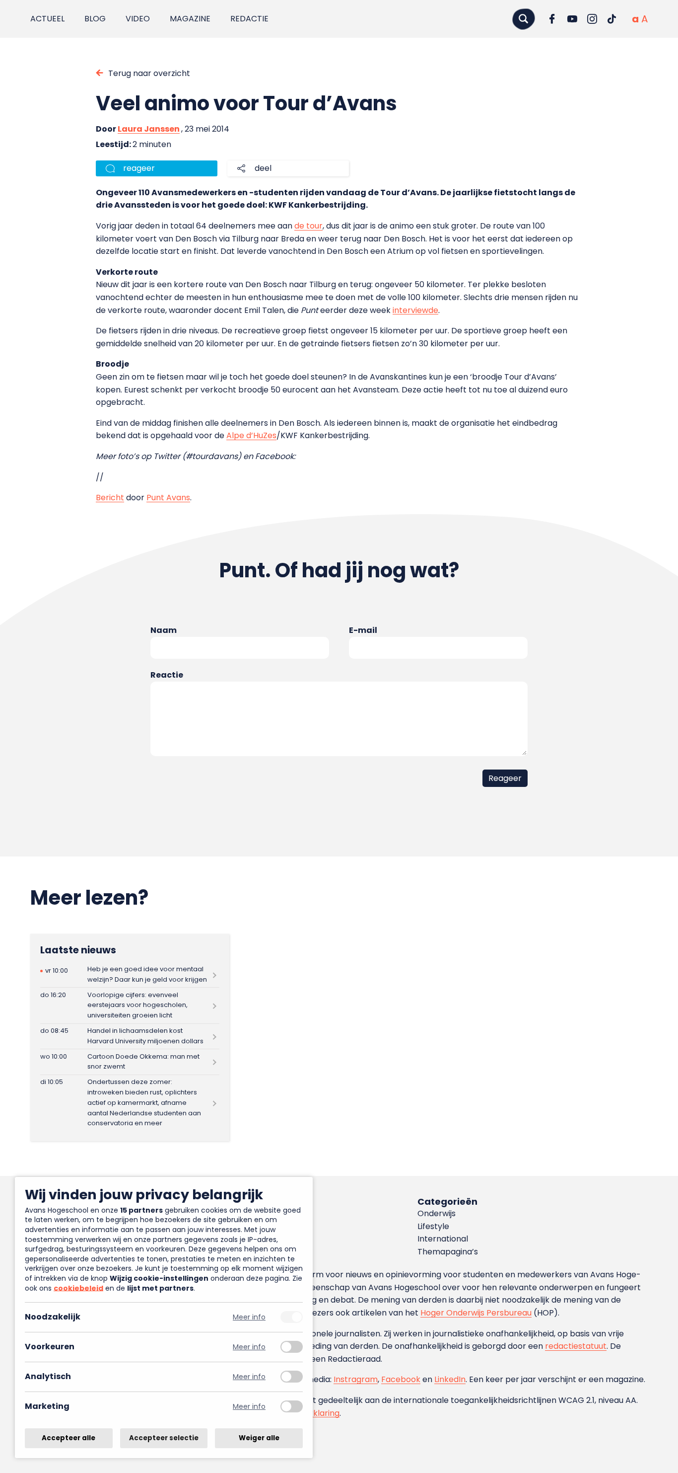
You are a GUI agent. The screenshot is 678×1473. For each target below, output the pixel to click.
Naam (163, 630)
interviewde (415, 310)
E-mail (363, 630)
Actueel (47, 18)
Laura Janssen (149, 129)
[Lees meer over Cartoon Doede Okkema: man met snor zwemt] (129, 1062)
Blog (95, 18)
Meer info (249, 1317)
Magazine (190, 18)
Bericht (110, 497)
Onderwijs (436, 1213)
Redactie (249, 18)
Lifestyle (433, 1226)
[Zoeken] (523, 18)
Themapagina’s (447, 1251)
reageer (139, 168)
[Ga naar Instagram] (592, 19)
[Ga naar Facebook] (552, 19)
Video (138, 18)
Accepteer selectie (164, 1438)
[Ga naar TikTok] (612, 19)
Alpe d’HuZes (251, 435)
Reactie (166, 675)
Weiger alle (259, 1438)
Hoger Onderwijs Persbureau (476, 1312)
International (442, 1238)
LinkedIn (450, 1379)
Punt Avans (168, 497)
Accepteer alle (68, 1438)
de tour (308, 226)
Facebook (400, 1379)
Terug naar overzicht (149, 73)
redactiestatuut (576, 1346)
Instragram (356, 1379)
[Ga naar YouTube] (572, 19)
